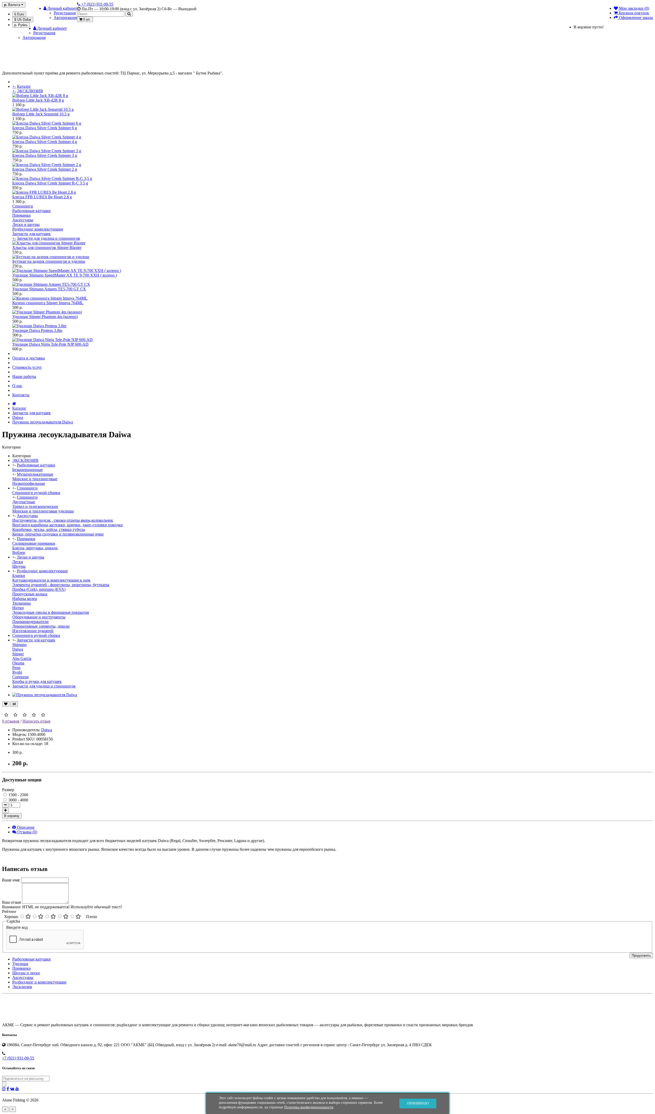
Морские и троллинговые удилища (43, 511)
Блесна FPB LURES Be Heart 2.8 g (42, 197)
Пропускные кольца (29, 594)
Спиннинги (22, 206)
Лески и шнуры (26, 224)
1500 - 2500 (17, 795)
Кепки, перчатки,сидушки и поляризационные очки (58, 534)
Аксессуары (22, 220)
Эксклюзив (22, 987)
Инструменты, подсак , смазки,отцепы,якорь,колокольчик (62, 520)
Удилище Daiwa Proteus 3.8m (37, 330)
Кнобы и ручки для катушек (37, 681)
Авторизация (65, 17)
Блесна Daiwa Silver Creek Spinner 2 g (44, 169)
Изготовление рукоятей (32, 631)
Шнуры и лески (26, 973)
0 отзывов (10, 721)
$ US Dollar (22, 19)
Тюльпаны (21, 603)
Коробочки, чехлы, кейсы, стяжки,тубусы (48, 529)
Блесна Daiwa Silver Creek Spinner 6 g (44, 128)
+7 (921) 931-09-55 (18, 1058)
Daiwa (17, 417)
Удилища (20, 964)
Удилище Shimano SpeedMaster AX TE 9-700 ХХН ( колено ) (64, 275)
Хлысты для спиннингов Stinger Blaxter (46, 247)
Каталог (24, 86)
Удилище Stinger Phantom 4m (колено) (45, 316)
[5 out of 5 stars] (78, 917)
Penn (16, 667)
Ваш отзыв (11, 902)
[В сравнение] (14, 704)
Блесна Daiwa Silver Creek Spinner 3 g (44, 155)
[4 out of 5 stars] (65, 917)
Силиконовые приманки (33, 543)
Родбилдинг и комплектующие (39, 982)
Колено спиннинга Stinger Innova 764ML (47, 303)
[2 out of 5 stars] (40, 917)
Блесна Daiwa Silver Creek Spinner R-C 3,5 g (50, 183)
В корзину (11, 816)
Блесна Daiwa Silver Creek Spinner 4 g (44, 141)
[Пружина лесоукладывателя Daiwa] (44, 695)
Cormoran (20, 677)
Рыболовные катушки (31, 211)
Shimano (19, 644)
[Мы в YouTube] (17, 1089)
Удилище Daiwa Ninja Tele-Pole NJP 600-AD (50, 344)
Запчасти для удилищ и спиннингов (48, 238)
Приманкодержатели (30, 621)
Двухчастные (23, 502)
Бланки (18, 575)
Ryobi (17, 672)
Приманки (21, 215)
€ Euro (19, 14)
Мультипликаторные (35, 474)
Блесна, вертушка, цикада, (35, 548)
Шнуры (19, 566)
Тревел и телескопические (35, 506)
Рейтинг (9, 911)
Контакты (20, 395)
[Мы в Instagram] (4, 1089)
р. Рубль (21, 25)
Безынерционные (27, 469)
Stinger (18, 654)
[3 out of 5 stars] (53, 917)
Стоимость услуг (27, 367)
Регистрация (65, 13)
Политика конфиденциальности (308, 1107)
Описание (25, 827)
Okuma (18, 663)
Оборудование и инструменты (39, 617)
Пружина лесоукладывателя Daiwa (42, 422)
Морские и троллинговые (34, 479)
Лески (17, 562)
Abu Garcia (21, 658)
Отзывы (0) (26, 832)
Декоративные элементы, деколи (41, 626)
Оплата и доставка (28, 358)
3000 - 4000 (17, 800)
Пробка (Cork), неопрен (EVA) (39, 589)
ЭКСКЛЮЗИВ (30, 91)
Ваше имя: (11, 880)
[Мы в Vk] (12, 1089)
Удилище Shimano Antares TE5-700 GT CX (49, 289)
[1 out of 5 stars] (28, 917)
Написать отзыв (36, 721)
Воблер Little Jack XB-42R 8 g (38, 100)
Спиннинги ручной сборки (36, 492)
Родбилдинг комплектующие (37, 229)
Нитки (18, 608)
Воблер (18, 552)
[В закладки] (5, 704)
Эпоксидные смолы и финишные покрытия (50, 612)
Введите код (17, 927)
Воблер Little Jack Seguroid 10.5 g (41, 114)
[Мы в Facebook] (8, 1089)
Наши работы (24, 376)
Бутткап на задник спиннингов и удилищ (48, 261)
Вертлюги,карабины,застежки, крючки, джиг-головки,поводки (67, 525)
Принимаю (418, 1103)
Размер (8, 790)
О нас (17, 386)
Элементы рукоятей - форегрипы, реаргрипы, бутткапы (60, 585)
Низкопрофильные (28, 483)
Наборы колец (24, 598)
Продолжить (641, 955)
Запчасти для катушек (31, 234)
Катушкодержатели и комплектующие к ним (51, 580)
